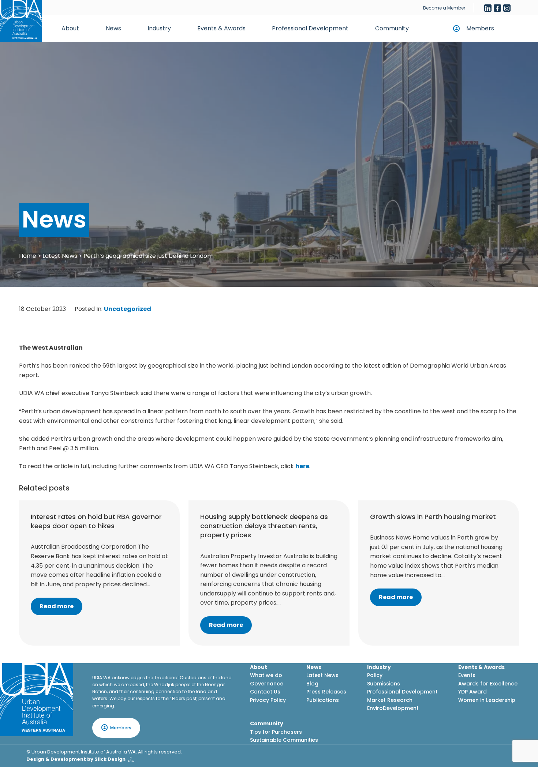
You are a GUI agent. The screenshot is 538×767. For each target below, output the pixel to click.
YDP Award (472, 691)
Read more (57, 606)
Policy (374, 675)
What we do (266, 675)
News (113, 28)
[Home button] (21, 21)
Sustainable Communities (284, 740)
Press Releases (326, 691)
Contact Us (265, 691)
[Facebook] (497, 8)
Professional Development (310, 28)
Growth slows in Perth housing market (433, 516)
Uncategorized (127, 309)
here (302, 466)
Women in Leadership (486, 700)
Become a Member (444, 8)
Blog (312, 683)
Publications (322, 700)
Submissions (383, 683)
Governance (266, 683)
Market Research (389, 700)
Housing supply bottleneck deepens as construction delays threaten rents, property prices (264, 525)
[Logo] (36, 699)
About (70, 28)
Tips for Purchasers (276, 732)
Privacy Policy (268, 700)
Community (392, 28)
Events (466, 675)
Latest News (59, 256)
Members (480, 28)
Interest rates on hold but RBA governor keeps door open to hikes (96, 521)
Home (27, 256)
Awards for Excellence (488, 683)
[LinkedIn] (488, 8)
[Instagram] (507, 8)
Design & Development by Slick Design (76, 759)
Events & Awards (221, 28)
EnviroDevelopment (393, 708)
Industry (159, 28)
